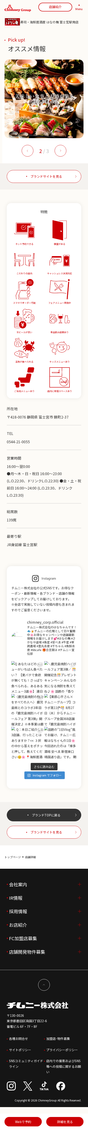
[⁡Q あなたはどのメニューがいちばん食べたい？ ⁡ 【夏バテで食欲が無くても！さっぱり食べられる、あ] (27, 677)
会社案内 (18, 884)
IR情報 (15, 898)
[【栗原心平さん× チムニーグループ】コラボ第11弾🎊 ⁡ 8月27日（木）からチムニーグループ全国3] (60, 710)
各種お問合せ (18, 1038)
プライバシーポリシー (62, 1050)
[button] (27, 151)
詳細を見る (65, 1121)
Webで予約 (23, 1121)
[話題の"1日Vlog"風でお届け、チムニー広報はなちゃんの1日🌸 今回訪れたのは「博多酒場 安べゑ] (60, 743)
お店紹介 (18, 925)
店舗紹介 (55, 6)
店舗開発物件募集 (27, 951)
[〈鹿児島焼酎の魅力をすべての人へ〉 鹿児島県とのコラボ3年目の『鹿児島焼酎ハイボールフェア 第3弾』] (27, 710)
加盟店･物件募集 (58, 1038)
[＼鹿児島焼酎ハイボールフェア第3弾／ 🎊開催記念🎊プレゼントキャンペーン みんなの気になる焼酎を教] (60, 677)
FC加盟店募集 (23, 938)
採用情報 (18, 911)
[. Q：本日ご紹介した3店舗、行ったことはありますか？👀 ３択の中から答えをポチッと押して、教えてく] (27, 743)
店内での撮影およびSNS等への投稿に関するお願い (63, 1066)
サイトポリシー (20, 1050)
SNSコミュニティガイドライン (26, 1064)
